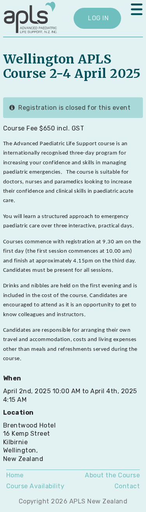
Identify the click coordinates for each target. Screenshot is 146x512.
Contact (127, 486)
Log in (98, 18)
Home (15, 475)
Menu (136, 9)
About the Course (112, 475)
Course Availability (35, 486)
